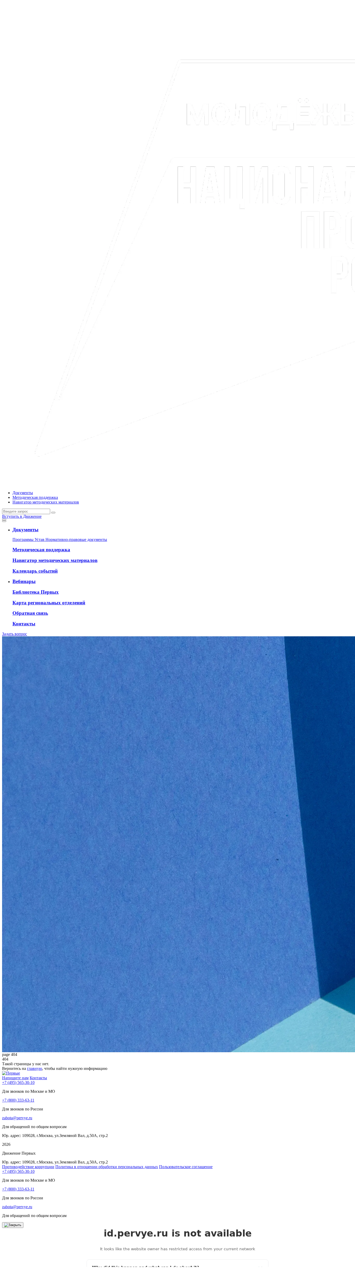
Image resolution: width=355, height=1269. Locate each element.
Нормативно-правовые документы (76, 539)
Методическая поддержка (35, 497)
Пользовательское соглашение (186, 1167)
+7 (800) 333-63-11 (18, 1100)
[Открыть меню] (4, 519)
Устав (40, 539)
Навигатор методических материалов (45, 502)
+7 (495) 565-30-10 (18, 1082)
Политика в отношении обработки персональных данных (106, 1167)
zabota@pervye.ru (17, 1118)
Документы (22, 492)
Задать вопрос (14, 634)
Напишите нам (15, 1078)
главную (34, 1068)
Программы (23, 539)
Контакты (38, 1078)
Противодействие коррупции (28, 1167)
